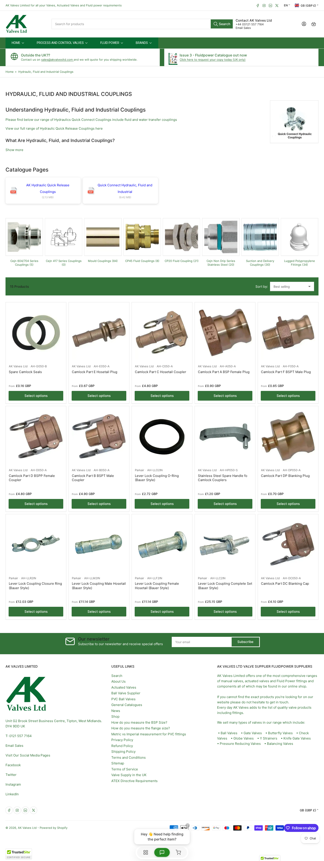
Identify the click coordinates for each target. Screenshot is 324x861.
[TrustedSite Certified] (19, 853)
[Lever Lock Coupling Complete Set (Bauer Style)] (225, 544)
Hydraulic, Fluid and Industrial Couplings (45, 71)
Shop (115, 716)
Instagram (13, 784)
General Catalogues (126, 705)
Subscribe (245, 642)
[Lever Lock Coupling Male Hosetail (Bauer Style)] (99, 544)
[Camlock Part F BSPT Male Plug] (288, 332)
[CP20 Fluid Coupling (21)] (181, 236)
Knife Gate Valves (297, 738)
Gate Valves (253, 733)
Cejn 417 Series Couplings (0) (64, 262)
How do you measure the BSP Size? (139, 722)
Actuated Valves (123, 687)
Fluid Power (286, 681)
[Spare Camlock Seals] (36, 332)
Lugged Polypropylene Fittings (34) (299, 262)
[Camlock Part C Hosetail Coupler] (162, 332)
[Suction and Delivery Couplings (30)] (260, 236)
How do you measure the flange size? (140, 728)
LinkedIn (12, 794)
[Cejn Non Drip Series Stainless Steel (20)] (220, 236)
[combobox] (143, 24)
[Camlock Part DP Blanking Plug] (288, 436)
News (115, 711)
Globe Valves (243, 738)
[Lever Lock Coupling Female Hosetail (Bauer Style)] (162, 544)
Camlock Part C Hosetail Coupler (160, 372)
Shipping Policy (123, 751)
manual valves (232, 681)
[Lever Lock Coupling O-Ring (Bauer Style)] (162, 436)
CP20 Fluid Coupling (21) (182, 261)
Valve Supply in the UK (129, 775)
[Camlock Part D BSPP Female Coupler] (36, 436)
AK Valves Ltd (18, 366)
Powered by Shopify (53, 827)
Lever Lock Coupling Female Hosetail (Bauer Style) (157, 585)
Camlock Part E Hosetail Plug (94, 372)
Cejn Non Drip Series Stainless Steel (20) (221, 262)
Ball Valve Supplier (125, 693)
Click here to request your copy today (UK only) (213, 59)
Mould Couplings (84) (103, 261)
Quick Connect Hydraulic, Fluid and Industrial (125, 188)
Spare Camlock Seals (25, 372)
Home (10, 71)
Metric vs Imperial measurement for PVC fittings (148, 734)
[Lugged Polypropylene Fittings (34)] (299, 236)
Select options (36, 396)
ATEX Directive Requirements (134, 781)
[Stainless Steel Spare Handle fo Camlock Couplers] (225, 436)
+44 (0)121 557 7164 (250, 24)
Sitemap (117, 763)
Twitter (11, 775)
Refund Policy (122, 746)
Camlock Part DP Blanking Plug (285, 476)
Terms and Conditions (128, 757)
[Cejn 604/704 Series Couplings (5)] (24, 236)
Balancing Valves (280, 743)
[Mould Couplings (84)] (102, 236)
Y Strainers (268, 738)
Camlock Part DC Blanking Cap (285, 583)
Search (116, 676)
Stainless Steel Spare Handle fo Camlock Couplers (222, 478)
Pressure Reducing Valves (240, 743)
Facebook (13, 765)
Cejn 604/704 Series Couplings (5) (24, 262)
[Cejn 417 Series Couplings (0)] (63, 236)
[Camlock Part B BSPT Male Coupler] (99, 436)
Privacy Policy (122, 740)
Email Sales (243, 28)
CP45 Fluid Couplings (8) (142, 261)
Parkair (139, 470)
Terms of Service (124, 769)
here (99, 128)
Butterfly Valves (280, 733)
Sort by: (261, 286)
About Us (118, 681)
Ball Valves (229, 733)
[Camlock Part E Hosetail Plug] (99, 332)
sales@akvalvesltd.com (57, 59)
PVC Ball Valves (123, 699)
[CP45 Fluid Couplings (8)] (142, 236)
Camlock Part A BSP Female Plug (224, 372)
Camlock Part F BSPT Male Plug (286, 372)
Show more (14, 150)
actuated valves (257, 681)
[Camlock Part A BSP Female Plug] (225, 332)
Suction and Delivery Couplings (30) (260, 262)
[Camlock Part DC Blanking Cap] (288, 544)
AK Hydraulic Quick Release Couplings (47, 188)
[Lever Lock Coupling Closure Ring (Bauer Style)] (36, 544)
